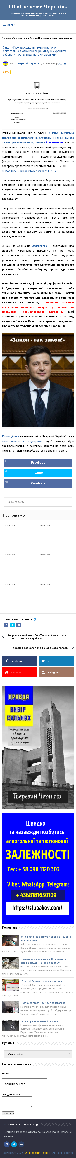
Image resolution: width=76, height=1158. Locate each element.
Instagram (54, 672)
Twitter (38, 473)
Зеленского (39, 246)
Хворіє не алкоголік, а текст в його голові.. (40, 647)
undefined (10, 525)
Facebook (38, 462)
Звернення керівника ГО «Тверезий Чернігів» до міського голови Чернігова (38, 637)
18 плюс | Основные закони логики (41, 981)
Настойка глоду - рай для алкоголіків (42, 1003)
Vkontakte (38, 483)
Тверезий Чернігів (18, 619)
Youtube (16, 672)
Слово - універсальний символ (39, 1021)
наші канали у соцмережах (22, 441)
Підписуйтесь (10, 436)
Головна (6, 38)
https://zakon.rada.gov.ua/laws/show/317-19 (29, 170)
